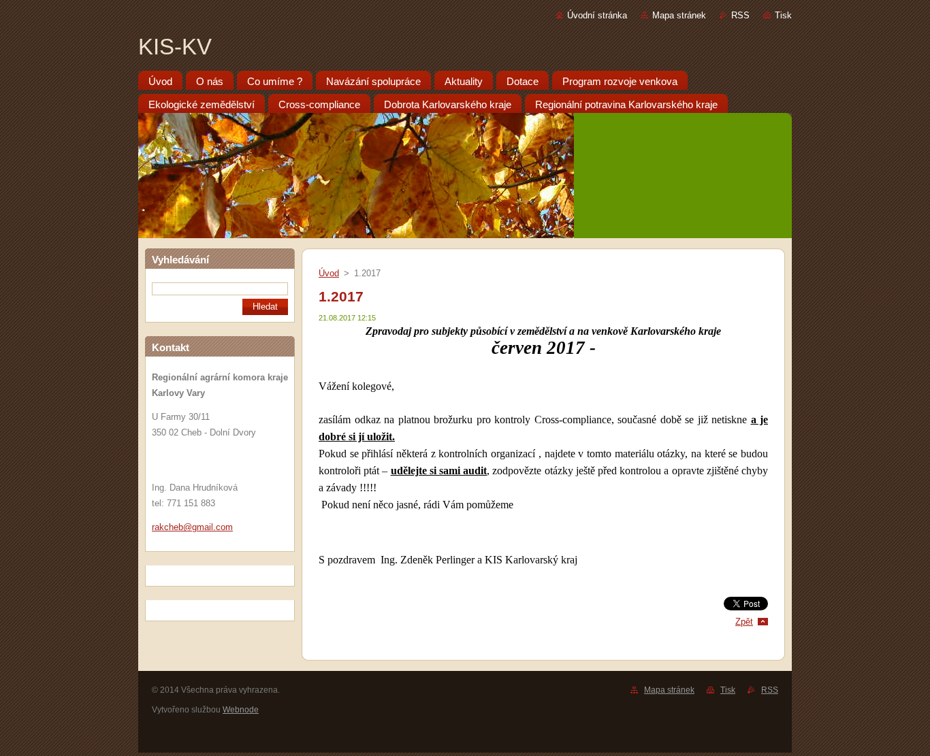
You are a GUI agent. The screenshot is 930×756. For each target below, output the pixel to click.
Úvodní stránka (597, 15)
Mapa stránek (679, 15)
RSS (740, 15)
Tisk (783, 15)
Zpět (744, 622)
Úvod (329, 273)
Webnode (241, 709)
